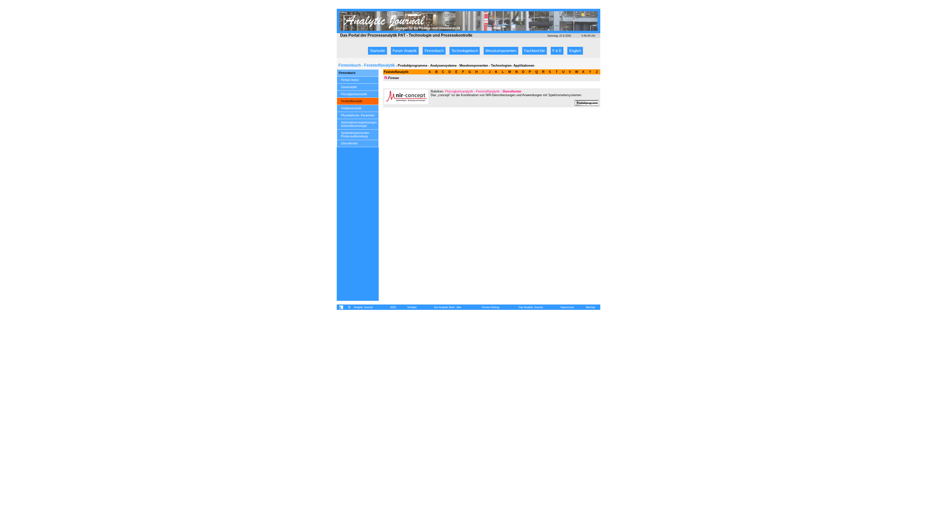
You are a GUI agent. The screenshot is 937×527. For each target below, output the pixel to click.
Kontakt (412, 307)
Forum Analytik (405, 51)
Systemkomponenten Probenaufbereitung (355, 134)
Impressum (567, 307)
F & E (556, 51)
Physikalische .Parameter (358, 115)
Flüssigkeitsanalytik (354, 94)
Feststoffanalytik (351, 101)
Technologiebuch (464, 51)
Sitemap (590, 307)
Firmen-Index (350, 80)
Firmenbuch (434, 51)
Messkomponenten (501, 51)
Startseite (377, 51)
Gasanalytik (349, 87)
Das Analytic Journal (531, 307)
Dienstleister (349, 143)
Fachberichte (534, 51)
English (575, 51)
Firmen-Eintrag (490, 307)
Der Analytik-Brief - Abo (447, 307)
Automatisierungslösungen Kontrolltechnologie (359, 124)
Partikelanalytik (351, 108)
